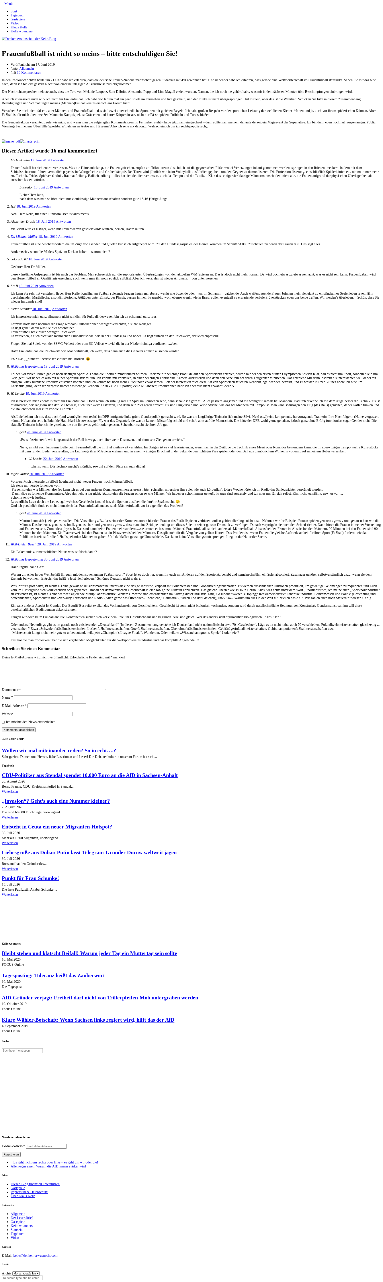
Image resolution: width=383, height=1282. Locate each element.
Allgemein (26, 68)
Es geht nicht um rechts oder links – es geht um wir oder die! (55, 1162)
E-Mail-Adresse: (14, 1146)
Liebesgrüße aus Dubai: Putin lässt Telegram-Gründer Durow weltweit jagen (89, 852)
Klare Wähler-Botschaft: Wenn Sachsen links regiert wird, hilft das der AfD (88, 1020)
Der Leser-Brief (22, 1218)
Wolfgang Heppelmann (27, 366)
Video (15, 23)
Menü (8, 4)
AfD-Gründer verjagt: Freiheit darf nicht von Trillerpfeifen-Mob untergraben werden (100, 998)
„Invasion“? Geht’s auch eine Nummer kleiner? (56, 801)
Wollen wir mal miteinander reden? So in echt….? (59, 750)
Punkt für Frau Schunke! (30, 878)
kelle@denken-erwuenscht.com (35, 1255)
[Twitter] (3, 43)
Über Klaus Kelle (23, 1196)
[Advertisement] (30, 919)
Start (14, 11)
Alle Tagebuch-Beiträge (18, 901)
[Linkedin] (10, 43)
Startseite (17, 1230)
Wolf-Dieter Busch (23, 544)
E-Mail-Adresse (14, 705)
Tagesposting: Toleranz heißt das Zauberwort (53, 975)
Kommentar (11, 690)
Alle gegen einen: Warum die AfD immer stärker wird (48, 1166)
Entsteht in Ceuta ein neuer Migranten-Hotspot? (57, 827)
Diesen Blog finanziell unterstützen (35, 1184)
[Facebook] (6, 43)
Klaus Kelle (19, 27)
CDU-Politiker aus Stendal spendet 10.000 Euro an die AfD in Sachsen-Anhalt (90, 775)
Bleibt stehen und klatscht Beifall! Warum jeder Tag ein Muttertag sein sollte (89, 953)
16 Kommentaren (29, 72)
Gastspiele (18, 19)
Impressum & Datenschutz (29, 1192)
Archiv (7, 1273)
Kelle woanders (22, 31)
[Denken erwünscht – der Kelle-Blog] (29, 39)
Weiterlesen (10, 791)
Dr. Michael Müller (24, 236)
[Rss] (13, 43)
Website (7, 714)
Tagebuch (17, 15)
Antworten (57, 160)
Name (7, 697)
